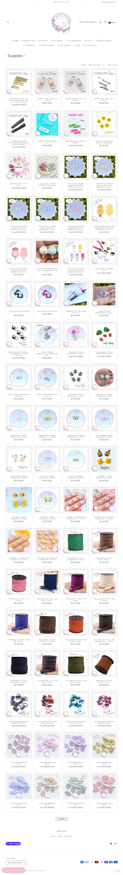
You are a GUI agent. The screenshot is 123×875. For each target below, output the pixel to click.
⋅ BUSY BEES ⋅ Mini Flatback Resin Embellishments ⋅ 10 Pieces (75, 517)
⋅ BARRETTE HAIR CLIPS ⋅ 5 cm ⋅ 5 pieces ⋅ (104, 99)
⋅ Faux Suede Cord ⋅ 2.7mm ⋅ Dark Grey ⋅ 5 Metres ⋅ (47, 681)
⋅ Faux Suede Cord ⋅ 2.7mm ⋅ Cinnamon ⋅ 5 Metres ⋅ (104, 681)
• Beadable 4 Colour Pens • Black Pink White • (75, 312)
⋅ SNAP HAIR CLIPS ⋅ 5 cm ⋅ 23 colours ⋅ (18, 184)
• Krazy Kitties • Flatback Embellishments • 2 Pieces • (75, 395)
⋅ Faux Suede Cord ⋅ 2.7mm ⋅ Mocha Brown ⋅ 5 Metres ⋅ (47, 640)
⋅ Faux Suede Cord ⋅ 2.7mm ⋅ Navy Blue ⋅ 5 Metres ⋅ (47, 599)
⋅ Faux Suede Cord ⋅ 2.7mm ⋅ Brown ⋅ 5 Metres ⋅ (104, 558)
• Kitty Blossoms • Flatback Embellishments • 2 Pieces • (104, 395)
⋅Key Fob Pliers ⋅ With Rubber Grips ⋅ (104, 269)
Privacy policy (39, 870)
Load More (61, 819)
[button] (8, 22)
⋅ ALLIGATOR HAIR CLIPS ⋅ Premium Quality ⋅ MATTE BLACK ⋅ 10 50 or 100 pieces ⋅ (19, 142)
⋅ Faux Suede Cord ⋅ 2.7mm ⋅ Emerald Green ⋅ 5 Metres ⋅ (76, 558)
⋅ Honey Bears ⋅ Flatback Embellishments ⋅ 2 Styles (104, 477)
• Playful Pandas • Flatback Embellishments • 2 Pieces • (75, 436)
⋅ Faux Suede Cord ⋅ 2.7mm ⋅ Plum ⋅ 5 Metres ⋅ (75, 599)
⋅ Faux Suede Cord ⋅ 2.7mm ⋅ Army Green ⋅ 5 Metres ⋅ (75, 681)
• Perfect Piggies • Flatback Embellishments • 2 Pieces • (104, 436)
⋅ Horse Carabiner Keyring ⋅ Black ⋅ (19, 312)
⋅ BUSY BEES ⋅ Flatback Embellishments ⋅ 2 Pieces (47, 517)
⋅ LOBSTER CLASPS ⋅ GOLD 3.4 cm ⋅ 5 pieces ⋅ (47, 99)
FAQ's (60, 836)
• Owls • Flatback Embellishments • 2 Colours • (19, 395)
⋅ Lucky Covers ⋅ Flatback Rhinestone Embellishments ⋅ (47, 184)
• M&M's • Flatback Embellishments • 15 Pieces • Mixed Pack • (47, 353)
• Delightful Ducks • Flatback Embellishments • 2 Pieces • (47, 436)
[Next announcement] (83, 2)
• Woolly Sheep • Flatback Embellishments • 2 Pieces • (18, 477)
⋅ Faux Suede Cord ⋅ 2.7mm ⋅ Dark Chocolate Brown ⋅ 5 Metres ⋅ (104, 640)
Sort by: (83, 65)
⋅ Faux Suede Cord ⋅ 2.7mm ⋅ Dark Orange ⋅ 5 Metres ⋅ (75, 640)
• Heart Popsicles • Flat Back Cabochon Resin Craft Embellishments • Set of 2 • (76, 270)
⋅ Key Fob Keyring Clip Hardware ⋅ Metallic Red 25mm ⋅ (47, 722)
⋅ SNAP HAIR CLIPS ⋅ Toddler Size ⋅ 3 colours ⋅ (75, 142)
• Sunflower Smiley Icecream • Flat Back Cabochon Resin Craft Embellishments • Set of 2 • (104, 227)
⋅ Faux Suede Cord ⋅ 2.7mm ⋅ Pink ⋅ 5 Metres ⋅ (19, 599)
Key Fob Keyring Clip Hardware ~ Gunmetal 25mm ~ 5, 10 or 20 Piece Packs (18, 353)
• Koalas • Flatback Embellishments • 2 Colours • (104, 312)
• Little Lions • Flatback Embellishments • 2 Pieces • (75, 477)
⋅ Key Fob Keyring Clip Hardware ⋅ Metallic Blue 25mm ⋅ (76, 722)
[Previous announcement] (39, 2)
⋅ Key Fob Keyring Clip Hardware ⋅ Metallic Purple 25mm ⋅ (19, 722)
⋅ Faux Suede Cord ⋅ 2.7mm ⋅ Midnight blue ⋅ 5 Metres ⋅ (19, 681)
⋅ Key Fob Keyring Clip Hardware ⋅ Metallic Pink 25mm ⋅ (104, 722)
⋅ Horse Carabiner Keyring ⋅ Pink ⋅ (47, 311)
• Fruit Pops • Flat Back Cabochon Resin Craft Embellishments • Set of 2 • (47, 270)
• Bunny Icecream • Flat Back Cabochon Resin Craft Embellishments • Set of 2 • (19, 270)
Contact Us (68, 836)
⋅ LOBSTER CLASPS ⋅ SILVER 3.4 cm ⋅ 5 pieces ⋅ (76, 99)
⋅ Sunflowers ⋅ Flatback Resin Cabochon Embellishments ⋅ (104, 142)
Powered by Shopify (27, 870)
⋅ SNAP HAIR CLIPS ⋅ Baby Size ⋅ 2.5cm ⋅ (47, 142)
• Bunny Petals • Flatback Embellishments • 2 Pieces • (18, 436)
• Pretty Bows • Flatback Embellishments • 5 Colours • (76, 352)
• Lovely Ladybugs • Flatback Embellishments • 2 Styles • (104, 352)
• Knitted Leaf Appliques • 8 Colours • (18, 763)
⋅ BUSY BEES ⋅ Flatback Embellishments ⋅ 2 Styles (19, 517)
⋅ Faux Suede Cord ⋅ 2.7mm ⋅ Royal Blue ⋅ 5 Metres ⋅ (19, 640)
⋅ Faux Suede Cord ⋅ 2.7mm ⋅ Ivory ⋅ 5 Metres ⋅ (104, 599)
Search (53, 836)
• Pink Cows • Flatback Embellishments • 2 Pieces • (47, 477)
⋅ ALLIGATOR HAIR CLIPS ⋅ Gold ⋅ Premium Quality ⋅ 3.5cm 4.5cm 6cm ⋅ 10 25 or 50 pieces (19, 100)
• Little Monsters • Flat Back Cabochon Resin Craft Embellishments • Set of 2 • (75, 185)
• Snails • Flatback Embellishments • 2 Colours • (47, 395)
